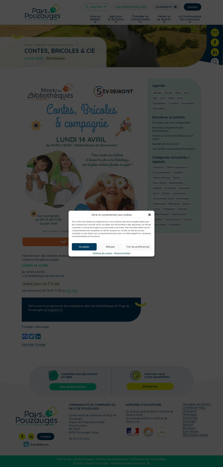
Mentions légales (122, 253)
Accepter (84, 246)
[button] (149, 214)
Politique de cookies (102, 253)
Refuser (110, 246)
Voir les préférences (137, 246)
